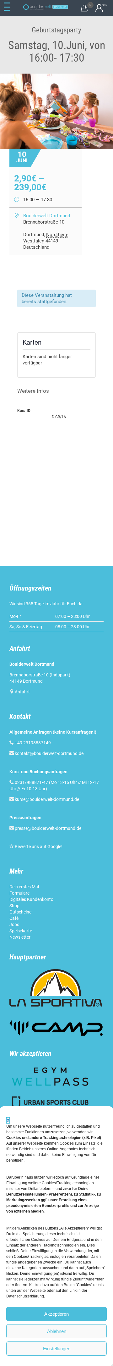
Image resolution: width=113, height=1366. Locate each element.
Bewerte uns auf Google (38, 846)
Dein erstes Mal (24, 886)
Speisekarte (20, 930)
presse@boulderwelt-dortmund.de (45, 828)
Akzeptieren (56, 1314)
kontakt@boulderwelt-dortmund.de (49, 753)
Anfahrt (22, 691)
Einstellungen (56, 1348)
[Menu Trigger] (7, 7)
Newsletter (19, 937)
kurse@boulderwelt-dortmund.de (44, 799)
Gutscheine (20, 911)
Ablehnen (56, 1331)
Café (14, 918)
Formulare (19, 893)
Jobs (14, 924)
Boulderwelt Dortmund (46, 216)
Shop (14, 905)
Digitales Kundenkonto (31, 899)
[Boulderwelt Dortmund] (45, 7)
